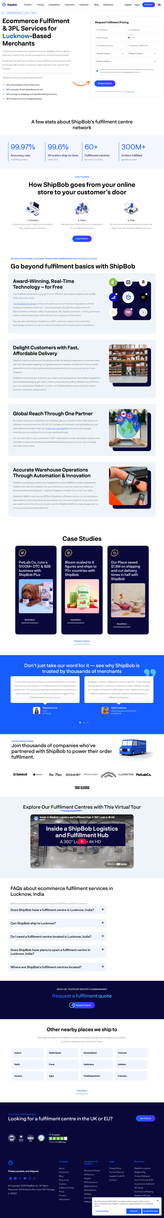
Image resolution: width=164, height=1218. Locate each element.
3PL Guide (138, 1188)
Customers (70, 4)
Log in (137, 4)
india (34, 13)
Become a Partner (92, 1170)
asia (26, 13)
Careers (62, 1184)
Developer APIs (91, 1198)
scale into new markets (57, 428)
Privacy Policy (128, 72)
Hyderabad (55, 1052)
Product (27, 4)
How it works (82, 238)
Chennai (122, 1052)
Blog (96, 4)
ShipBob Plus (140, 1172)
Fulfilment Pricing (66, 1188)
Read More (30, 620)
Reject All (133, 1211)
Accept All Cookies (151, 1211)
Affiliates (88, 1201)
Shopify (87, 1178)
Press (61, 1191)
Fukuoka (122, 1076)
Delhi (17, 1064)
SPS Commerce (91, 1182)
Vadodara (88, 1064)
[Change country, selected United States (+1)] (129, 37)
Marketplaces (90, 1190)
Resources (108, 4)
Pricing (40, 4)
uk (3, 13)
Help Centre (64, 1199)
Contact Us (64, 1172)
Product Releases (142, 1176)
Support (128, 4)
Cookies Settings (102, 1211)
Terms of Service (116, 1172)
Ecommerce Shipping (143, 1191)
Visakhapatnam (91, 1076)
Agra (51, 1076)
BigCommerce (90, 1186)
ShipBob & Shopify (142, 1195)
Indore (17, 1052)
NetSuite (88, 1194)
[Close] (157, 1200)
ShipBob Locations (142, 1168)
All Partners (89, 1174)
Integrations (54, 4)
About (61, 1168)
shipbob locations (14, 13)
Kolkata (122, 1064)
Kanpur (18, 1076)
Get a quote (149, 4)
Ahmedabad (90, 1052)
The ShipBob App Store (24, 303)
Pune (51, 1064)
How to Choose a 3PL (144, 1180)
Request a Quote (82, 641)
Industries (83, 4)
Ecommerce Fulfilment (144, 1184)
